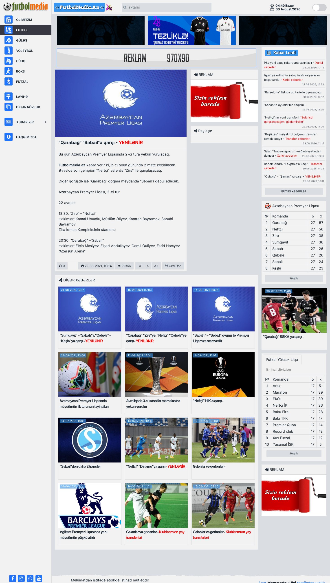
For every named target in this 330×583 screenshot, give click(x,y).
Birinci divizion (278, 369)
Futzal (22, 81)
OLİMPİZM (24, 20)
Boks (20, 71)
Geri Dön (174, 266)
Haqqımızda (26, 137)
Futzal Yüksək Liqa (282, 359)
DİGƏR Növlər (28, 107)
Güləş (21, 40)
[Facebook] (12, 578)
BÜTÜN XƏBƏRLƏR (293, 191)
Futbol (22, 30)
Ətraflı (294, 278)
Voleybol (24, 51)
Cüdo (20, 61)
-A (139, 266)
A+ (156, 266)
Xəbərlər (25, 122)
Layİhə (22, 97)
